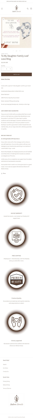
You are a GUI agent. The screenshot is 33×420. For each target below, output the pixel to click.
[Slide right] (20, 51)
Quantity (3, 65)
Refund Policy (6, 385)
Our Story (5, 368)
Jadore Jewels (14, 417)
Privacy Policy (6, 381)
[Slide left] (13, 51)
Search (4, 364)
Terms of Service (7, 388)
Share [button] (4, 173)
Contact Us (6, 371)
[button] (2, 8)
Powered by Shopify (21, 417)
